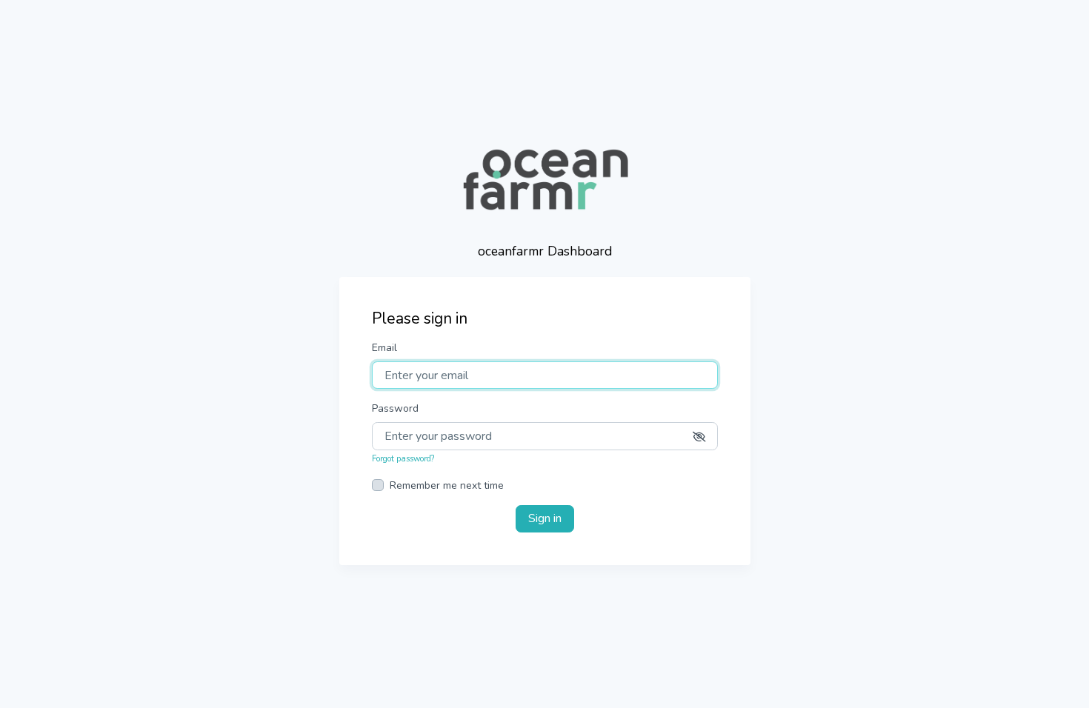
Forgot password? (403, 458)
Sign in (545, 518)
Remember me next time (447, 485)
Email (384, 348)
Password (395, 408)
